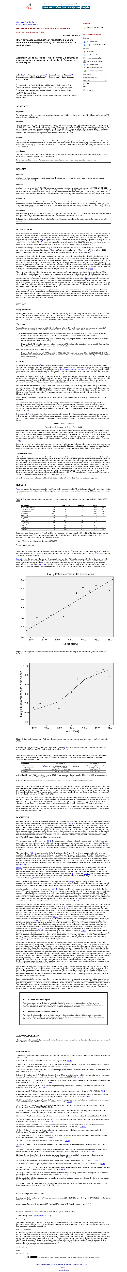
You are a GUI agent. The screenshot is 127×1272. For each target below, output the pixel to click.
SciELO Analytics (92, 41)
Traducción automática (94, 68)
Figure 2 (42, 564)
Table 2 (66, 749)
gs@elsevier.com (63, 1270)
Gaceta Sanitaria (25, 22)
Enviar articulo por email (94, 71)
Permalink (89, 90)
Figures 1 (21, 864)
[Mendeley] (84, 84)
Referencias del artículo (94, 58)
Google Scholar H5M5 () (96, 45)
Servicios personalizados (94, 27)
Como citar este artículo (95, 61)
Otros (87, 84)
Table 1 (19, 489)
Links (24, 1057)
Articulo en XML (91, 55)
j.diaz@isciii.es (38, 1216)
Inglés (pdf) (90, 52)
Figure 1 (19, 559)
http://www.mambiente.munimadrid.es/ (74, 369)
